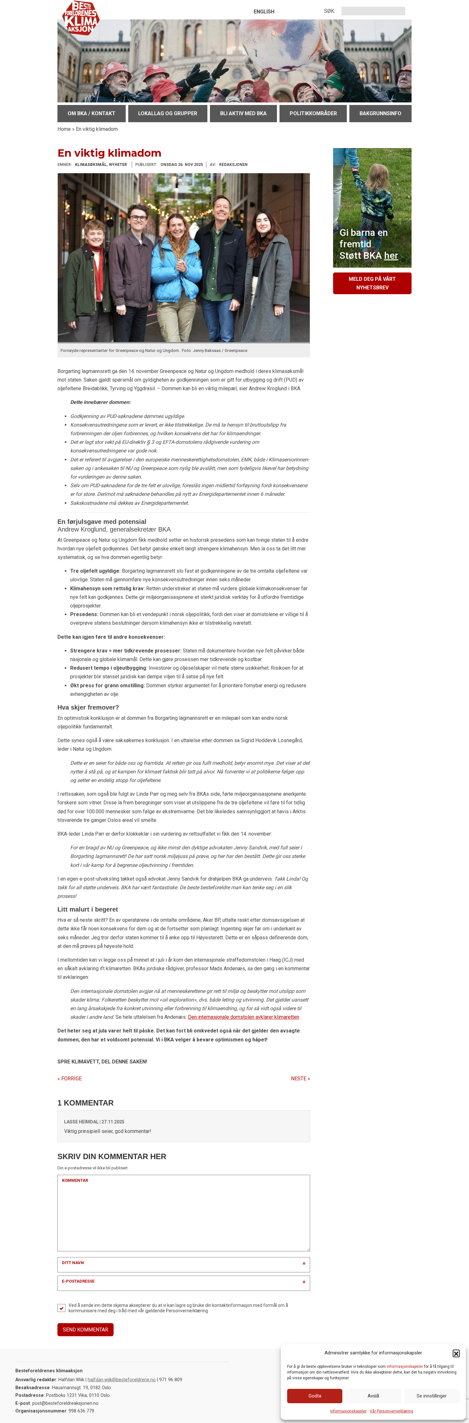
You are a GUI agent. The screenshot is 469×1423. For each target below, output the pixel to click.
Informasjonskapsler (348, 1411)
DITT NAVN (73, 1262)
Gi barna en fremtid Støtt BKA (368, 244)
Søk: (329, 11)
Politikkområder (313, 113)
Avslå (373, 1396)
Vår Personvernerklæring (391, 1411)
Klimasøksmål (91, 164)
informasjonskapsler (405, 1366)
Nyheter (118, 164)
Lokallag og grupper (167, 113)
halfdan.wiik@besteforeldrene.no (122, 1379)
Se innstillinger (432, 1396)
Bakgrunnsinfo (380, 113)
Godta (315, 1396)
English (264, 12)
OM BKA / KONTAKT (91, 113)
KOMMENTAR (75, 1180)
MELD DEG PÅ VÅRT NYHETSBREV (372, 283)
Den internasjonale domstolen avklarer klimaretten (243, 1017)
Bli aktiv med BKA (243, 113)
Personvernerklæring (187, 1310)
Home (64, 129)
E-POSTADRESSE (78, 1281)
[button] (456, 1353)
